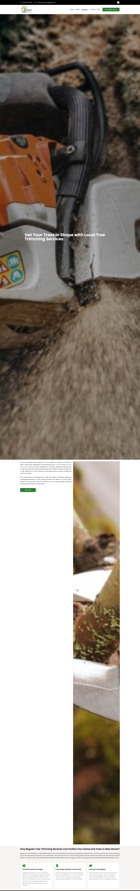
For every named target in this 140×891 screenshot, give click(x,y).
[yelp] (118, 2)
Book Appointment (111, 9)
